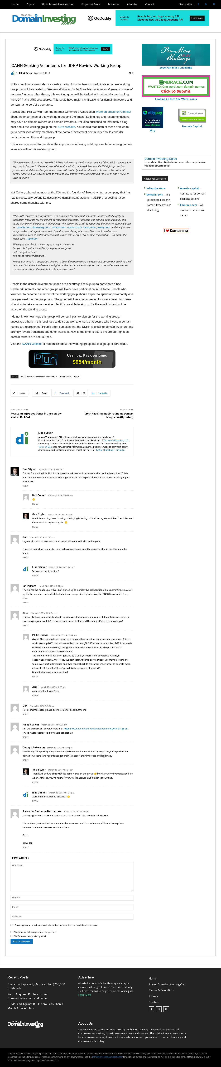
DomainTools (154, 194)
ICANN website (32, 343)
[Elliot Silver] (13, 73)
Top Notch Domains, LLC (115, 440)
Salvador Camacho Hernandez (42, 811)
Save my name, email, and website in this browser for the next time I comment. (56, 925)
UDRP (76, 376)
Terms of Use (45, 447)
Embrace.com (188, 205)
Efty (152, 130)
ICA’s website (66, 127)
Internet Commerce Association (42, 376)
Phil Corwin (65, 376)
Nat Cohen (38, 495)
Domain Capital (189, 188)
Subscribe (185, 4)
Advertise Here (155, 188)
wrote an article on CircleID (113, 111)
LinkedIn (120, 450)
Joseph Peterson (34, 747)
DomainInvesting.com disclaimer (107, 1057)
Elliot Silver (25, 73)
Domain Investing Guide (161, 158)
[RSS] (206, 4)
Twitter (99, 450)
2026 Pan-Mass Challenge (176, 67)
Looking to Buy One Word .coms (176, 99)
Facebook (109, 450)
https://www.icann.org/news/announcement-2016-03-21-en (96, 728)
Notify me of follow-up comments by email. (35, 932)
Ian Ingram (29, 585)
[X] (214, 4)
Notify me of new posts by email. (30, 936)
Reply (25, 486)
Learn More (84, 994)
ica (22, 376)
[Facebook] (198, 4)
